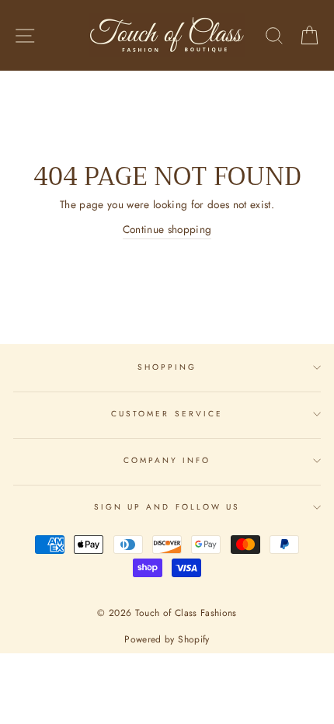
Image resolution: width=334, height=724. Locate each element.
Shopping (167, 367)
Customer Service (167, 413)
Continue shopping (167, 229)
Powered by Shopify (166, 639)
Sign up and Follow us (167, 507)
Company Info (167, 460)
